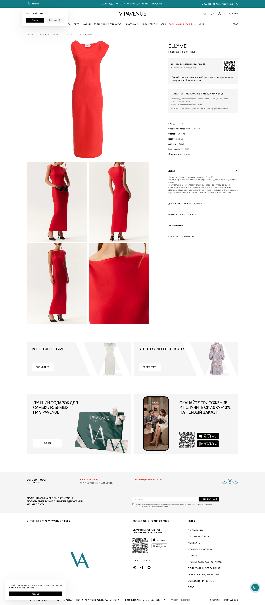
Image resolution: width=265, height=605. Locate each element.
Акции (201, 24)
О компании (196, 530)
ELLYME (180, 123)
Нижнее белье (149, 24)
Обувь (77, 24)
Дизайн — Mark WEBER (224, 600)
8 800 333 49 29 (209, 4)
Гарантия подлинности (203, 574)
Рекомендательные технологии (144, 600)
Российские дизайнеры (182, 24)
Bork (163, 24)
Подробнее (156, 4)
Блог (235, 24)
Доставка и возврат (201, 549)
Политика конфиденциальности (97, 600)
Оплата (192, 555)
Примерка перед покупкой (205, 561)
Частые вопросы (198, 536)
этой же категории (192, 80)
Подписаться (209, 498)
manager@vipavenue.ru (147, 479)
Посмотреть (43, 367)
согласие (144, 504)
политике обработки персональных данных (152, 506)
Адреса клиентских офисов (150, 520)
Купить (48, 443)
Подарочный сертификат (204, 568)
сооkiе (34, 587)
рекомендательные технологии (46, 585)
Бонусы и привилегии (202, 580)
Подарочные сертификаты (108, 24)
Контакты (194, 542)
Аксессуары (132, 24)
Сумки (86, 24)
